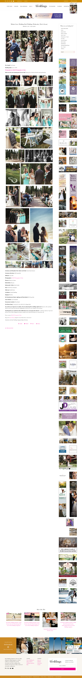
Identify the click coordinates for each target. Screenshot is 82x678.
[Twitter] (12, 1)
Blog (30, 6)
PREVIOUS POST (9, 328)
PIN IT (32, 323)
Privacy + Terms (43, 676)
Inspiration (66, 6)
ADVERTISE (19, 1)
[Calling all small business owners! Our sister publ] (74, 645)
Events (62, 30)
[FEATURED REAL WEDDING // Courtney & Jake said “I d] (57, 645)
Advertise (39, 661)
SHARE (20, 323)
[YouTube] (14, 1)
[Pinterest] (6, 1)
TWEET (27, 323)
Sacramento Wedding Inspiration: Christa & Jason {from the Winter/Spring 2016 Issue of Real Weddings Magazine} (13, 624)
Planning (59, 6)
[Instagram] (9, 1)
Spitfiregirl (59, 676)
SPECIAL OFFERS (74, 1)
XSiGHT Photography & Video (17, 278)
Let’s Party (62, 38)
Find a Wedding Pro (30, 660)
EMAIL (38, 323)
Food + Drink (63, 35)
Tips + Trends (63, 46)
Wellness (62, 48)
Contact (38, 664)
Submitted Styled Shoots (65, 45)
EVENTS (25, 1)
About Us (39, 660)
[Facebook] (7, 1)
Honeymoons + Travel (65, 36)
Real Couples (33, 26)
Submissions (39, 663)
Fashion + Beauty (64, 33)
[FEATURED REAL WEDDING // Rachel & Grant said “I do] (24, 645)
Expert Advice (63, 31)
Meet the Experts (64, 40)
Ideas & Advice (29, 661)
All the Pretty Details (64, 28)
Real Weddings (23, 6)
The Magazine (52, 6)
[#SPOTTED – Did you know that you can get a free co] (41, 645)
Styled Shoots (63, 43)
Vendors (16, 6)
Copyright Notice (51, 676)
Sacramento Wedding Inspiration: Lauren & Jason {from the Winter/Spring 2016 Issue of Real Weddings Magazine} (31, 624)
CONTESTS (66, 1)
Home (41, 6)
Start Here (9, 6)
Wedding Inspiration (30, 663)
